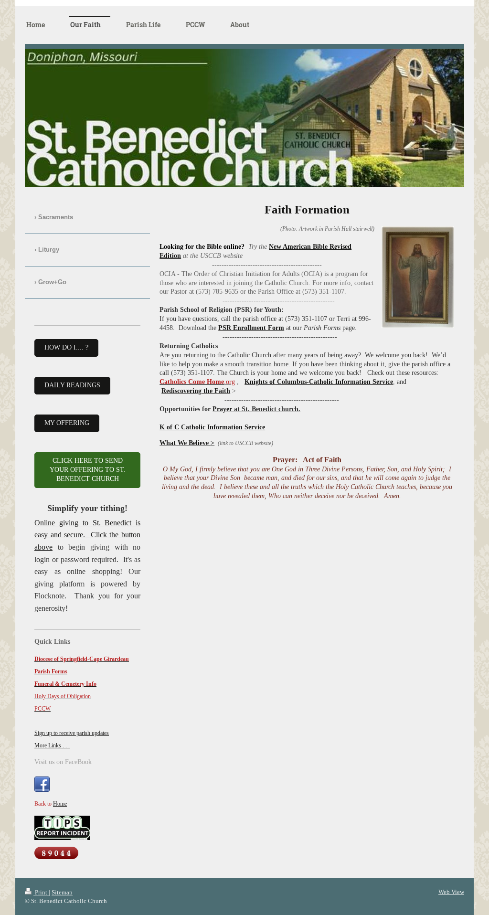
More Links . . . (52, 745)
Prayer (256, 409)
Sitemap (62, 892)
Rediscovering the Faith (195, 390)
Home (60, 803)
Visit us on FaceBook (63, 762)
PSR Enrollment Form (251, 327)
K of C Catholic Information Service (212, 427)
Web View (451, 891)
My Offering (66, 422)
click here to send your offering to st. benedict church (88, 469)
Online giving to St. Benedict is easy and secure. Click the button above (87, 535)
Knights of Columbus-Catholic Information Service (318, 381)
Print (41, 892)
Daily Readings (72, 385)
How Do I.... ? (66, 347)
